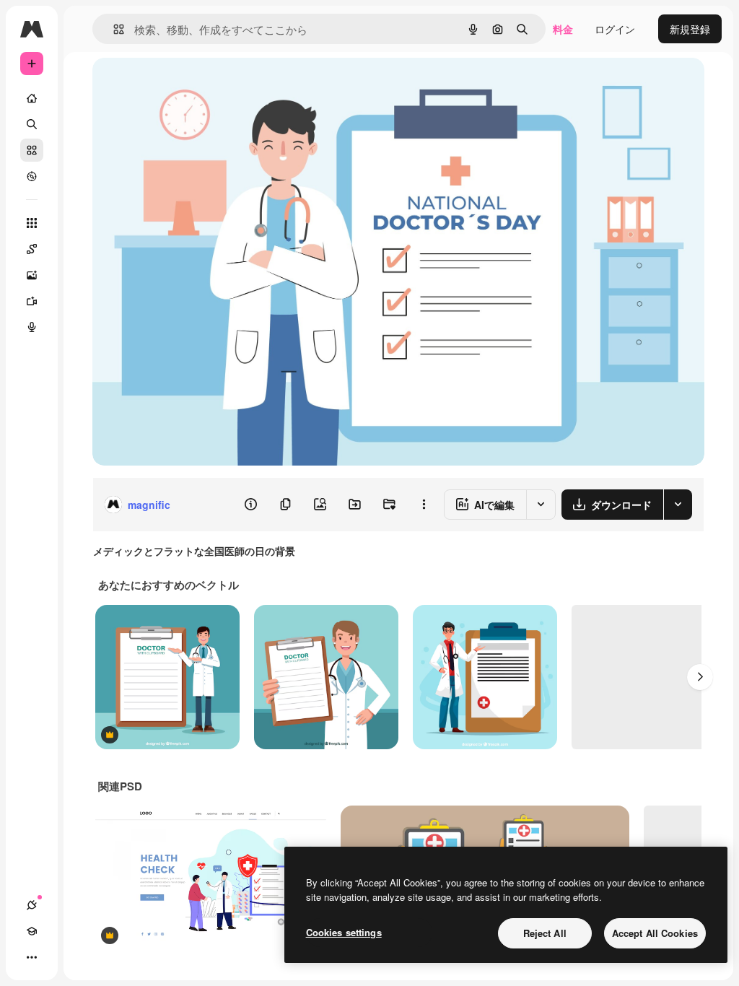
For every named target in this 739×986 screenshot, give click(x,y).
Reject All (545, 933)
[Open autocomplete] (113, 29)
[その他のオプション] (423, 504)
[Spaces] (31, 249)
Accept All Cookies (655, 933)
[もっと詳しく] (31, 176)
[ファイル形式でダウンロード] (677, 504)
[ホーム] (31, 98)
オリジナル (192, 84)
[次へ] (700, 677)
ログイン (615, 29)
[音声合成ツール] (31, 327)
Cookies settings (344, 932)
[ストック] (31, 150)
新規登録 (690, 29)
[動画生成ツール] (31, 301)
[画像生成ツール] (31, 275)
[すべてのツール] (31, 223)
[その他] (31, 957)
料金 (563, 29)
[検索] (31, 124)
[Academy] (31, 931)
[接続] (31, 905)
